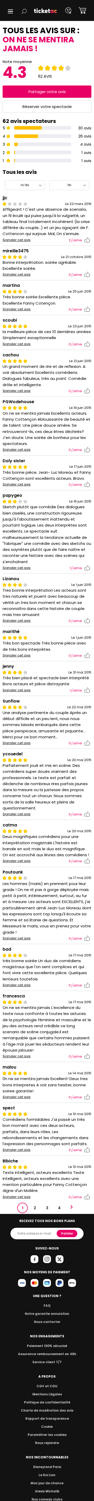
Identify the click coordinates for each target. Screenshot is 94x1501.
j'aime (75, 240)
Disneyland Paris (47, 1467)
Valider (67, 1233)
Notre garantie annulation (47, 1313)
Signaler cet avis (17, 240)
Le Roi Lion (47, 1475)
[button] (10, 11)
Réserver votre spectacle (47, 106)
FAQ (47, 1305)
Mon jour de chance (47, 1483)
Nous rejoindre (47, 1443)
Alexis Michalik (47, 1491)
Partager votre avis (47, 91)
